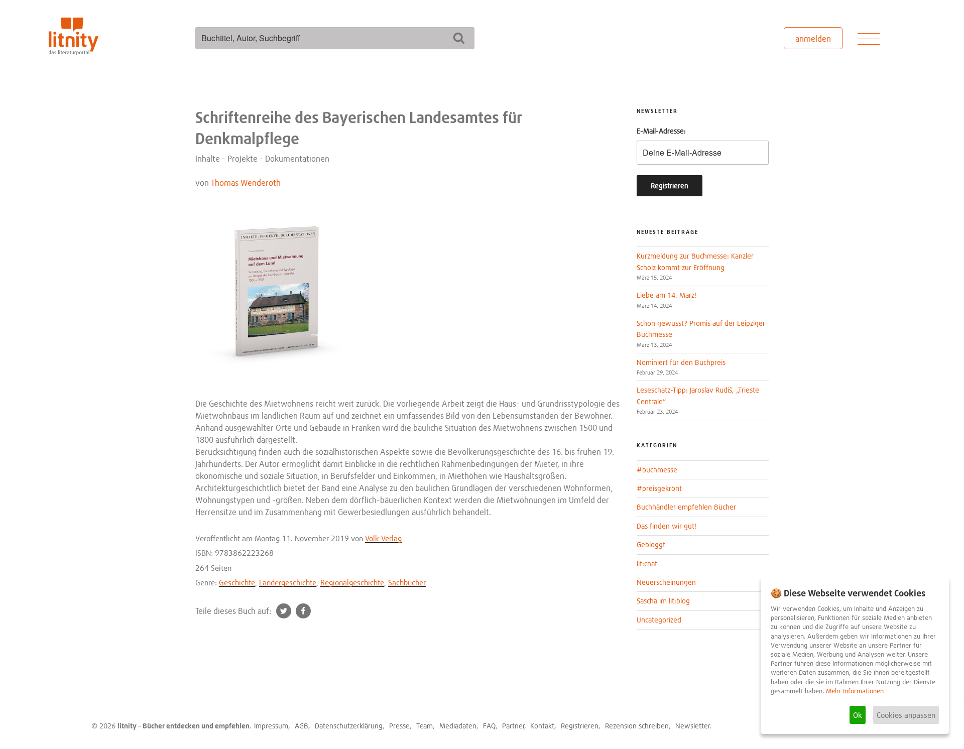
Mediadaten (457, 725)
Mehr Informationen (855, 691)
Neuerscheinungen (666, 582)
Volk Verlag (383, 538)
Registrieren (579, 725)
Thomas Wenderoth (246, 183)
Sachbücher (407, 582)
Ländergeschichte (287, 582)
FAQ (489, 725)
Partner (513, 725)
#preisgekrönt (659, 488)
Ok (857, 714)
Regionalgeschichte (352, 582)
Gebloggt (651, 544)
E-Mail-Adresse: (661, 131)
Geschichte (237, 582)
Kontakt (542, 725)
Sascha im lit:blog (663, 600)
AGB (301, 725)
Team (424, 725)
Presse (399, 725)
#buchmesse (657, 469)
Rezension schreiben (637, 725)
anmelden (813, 39)
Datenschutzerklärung (349, 725)
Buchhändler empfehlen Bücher (686, 507)
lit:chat (647, 563)
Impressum (271, 725)
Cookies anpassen (906, 714)
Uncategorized (659, 619)
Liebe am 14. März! (666, 295)
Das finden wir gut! (666, 526)
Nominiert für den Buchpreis (681, 362)
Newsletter (692, 725)
